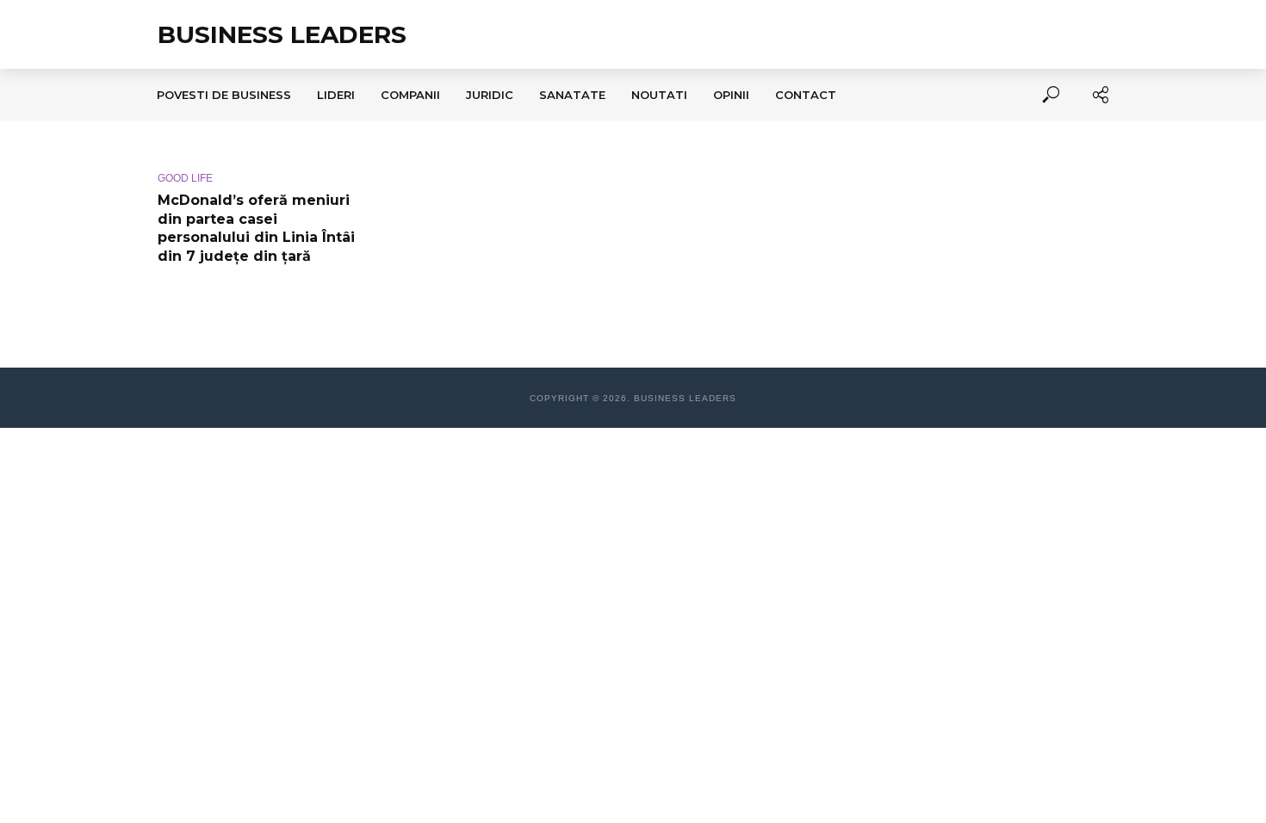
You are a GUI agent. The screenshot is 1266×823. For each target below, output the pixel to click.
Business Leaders (282, 34)
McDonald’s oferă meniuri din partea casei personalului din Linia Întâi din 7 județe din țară (256, 228)
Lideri (336, 95)
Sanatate (572, 95)
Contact (805, 95)
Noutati (659, 95)
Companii (410, 95)
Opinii (731, 95)
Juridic (489, 95)
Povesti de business (224, 95)
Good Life (185, 178)
